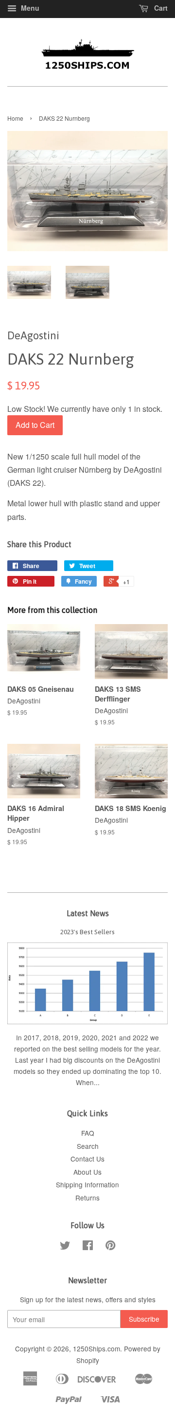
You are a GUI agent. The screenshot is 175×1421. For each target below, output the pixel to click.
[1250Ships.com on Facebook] (87, 1247)
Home (15, 118)
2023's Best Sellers (87, 932)
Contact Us (87, 1158)
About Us (87, 1172)
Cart (160, 8)
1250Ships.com (96, 1348)
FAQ (87, 1133)
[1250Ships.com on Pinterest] (110, 1247)
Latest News (88, 913)
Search (88, 1146)
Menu (29, 8)
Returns (87, 1197)
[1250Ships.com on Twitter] (65, 1247)
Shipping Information (87, 1184)
